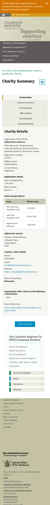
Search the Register (18, 347)
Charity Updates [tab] (25, 119)
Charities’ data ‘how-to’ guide (23, 362)
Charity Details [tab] (25, 97)
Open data (14, 366)
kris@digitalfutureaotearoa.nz (17, 265)
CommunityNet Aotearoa (13, 403)
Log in (16, 379)
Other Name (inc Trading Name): (18, 146)
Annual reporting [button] (10, 56)
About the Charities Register (22, 358)
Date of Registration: (13, 180)
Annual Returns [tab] (25, 108)
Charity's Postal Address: (15, 237)
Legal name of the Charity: (16, 139)
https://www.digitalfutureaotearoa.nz (21, 272)
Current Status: (11, 168)
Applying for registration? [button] (14, 47)
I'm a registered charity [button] (13, 52)
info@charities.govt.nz (12, 481)
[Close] (47, 3)
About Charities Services (13, 410)
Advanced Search (17, 351)
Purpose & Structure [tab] (25, 103)
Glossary (17, 390)
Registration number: (13, 155)
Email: (7, 262)
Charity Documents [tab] (26, 124)
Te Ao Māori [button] (8, 60)
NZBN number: (10, 161)
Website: (8, 269)
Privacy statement (10, 420)
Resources (18, 384)
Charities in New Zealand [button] (14, 43)
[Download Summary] (42, 82)
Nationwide (9, 281)
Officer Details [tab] (26, 113)
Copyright (7, 427)
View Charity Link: (12, 304)
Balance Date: (10, 187)
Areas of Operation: (13, 278)
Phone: (7, 256)
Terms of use (8, 424)
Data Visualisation (17, 355)
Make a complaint (10, 417)
